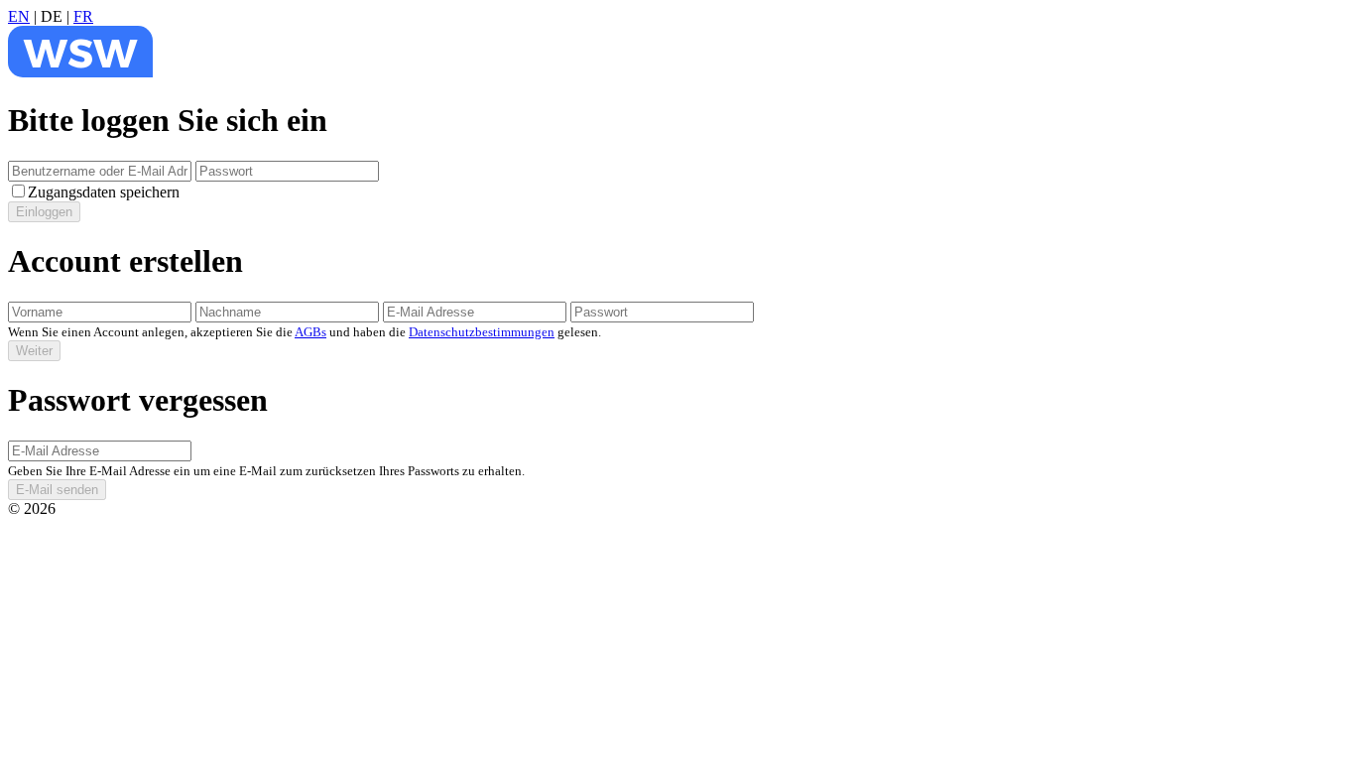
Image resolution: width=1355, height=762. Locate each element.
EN (19, 16)
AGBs (310, 331)
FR (83, 16)
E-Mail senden (57, 489)
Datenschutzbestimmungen (481, 331)
